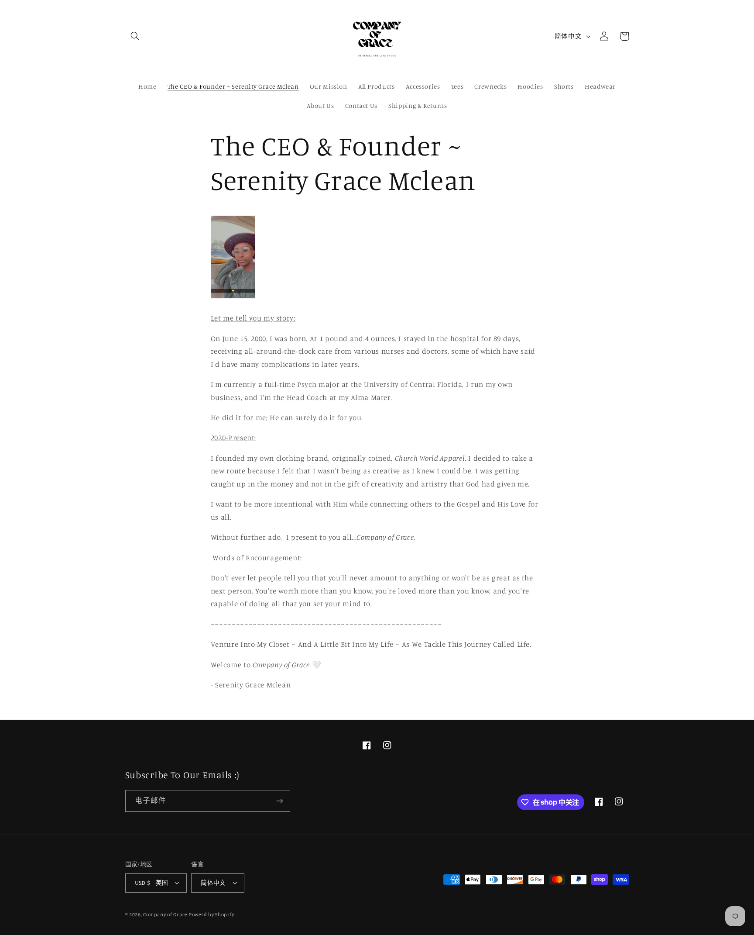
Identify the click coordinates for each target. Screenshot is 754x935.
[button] (135, 36)
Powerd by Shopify (211, 914)
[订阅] (279, 800)
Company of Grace (165, 914)
